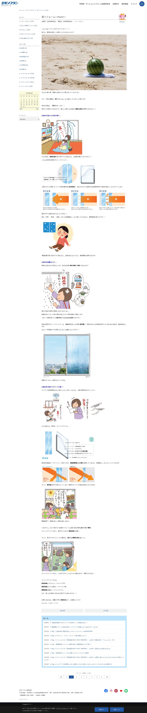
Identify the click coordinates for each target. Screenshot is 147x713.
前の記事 (62, 610)
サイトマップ (23, 699)
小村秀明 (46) (24, 65)
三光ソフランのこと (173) (27, 34)
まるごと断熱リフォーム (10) (28, 25)
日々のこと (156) (25, 29)
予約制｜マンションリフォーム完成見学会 (94, 4)
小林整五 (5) (23, 52)
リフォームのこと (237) (27, 21)
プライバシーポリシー (62, 708)
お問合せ (116, 4)
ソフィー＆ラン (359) (26, 86)
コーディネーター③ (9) (27, 82)
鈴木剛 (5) (23, 69)
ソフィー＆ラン (78, 21)
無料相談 (125, 4)
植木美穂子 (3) (24, 56)
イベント (134, 4)
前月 (21, 109)
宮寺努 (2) (23, 61)
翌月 (37, 109)
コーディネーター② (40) (27, 78)
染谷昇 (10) (23, 48)
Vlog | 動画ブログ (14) (26, 38)
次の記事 (105, 610)
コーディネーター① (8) (27, 73)
